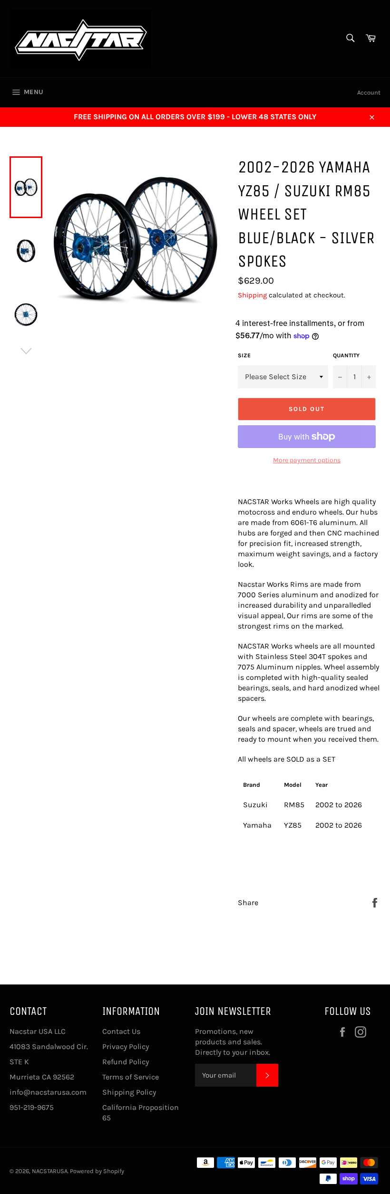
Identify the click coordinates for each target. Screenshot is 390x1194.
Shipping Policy (129, 1092)
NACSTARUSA (50, 1171)
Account (368, 92)
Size (244, 355)
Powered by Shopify (97, 1171)
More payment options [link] (307, 460)
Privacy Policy (125, 1046)
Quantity (346, 355)
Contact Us (121, 1031)
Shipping (252, 295)
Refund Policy (125, 1061)
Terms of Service (130, 1076)
